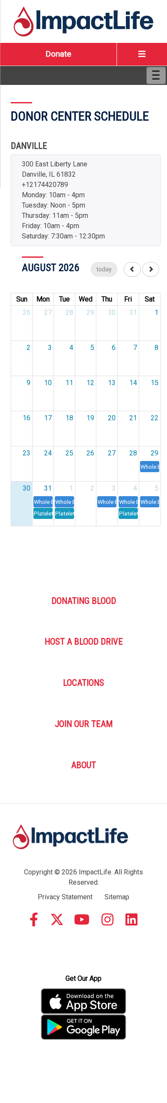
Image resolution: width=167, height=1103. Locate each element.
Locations (83, 683)
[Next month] (150, 269)
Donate (58, 54)
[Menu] (156, 75)
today (104, 269)
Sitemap (116, 897)
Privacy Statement (65, 897)
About (83, 765)
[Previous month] (132, 269)
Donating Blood (83, 601)
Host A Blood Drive (84, 641)
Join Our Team (84, 724)
